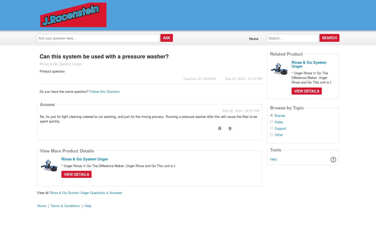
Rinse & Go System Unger (84, 159)
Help (273, 159)
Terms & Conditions (65, 205)
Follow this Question (105, 91)
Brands (280, 115)
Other (279, 135)
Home (253, 38)
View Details (76, 174)
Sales (279, 122)
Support (280, 128)
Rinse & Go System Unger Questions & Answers (86, 192)
